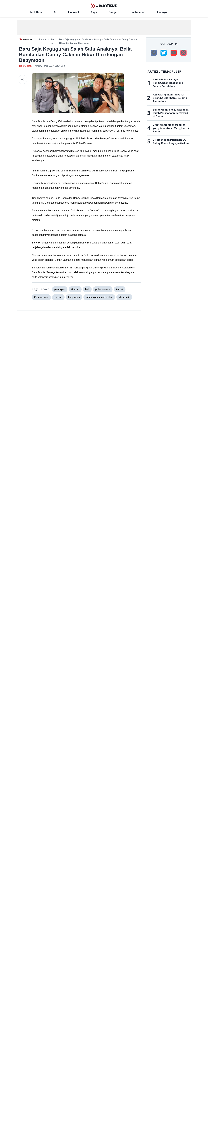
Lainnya (162, 12)
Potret (119, 289)
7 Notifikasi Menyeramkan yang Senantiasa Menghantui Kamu (171, 128)
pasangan (59, 289)
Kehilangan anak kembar (99, 297)
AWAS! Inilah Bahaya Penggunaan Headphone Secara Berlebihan (168, 83)
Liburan (75, 289)
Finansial (73, 12)
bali (87, 289)
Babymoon (74, 297)
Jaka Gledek (25, 65)
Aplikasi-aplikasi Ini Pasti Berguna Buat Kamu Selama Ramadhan (170, 98)
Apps (94, 12)
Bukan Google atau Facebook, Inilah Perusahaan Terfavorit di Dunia (171, 113)
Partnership (138, 12)
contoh (58, 297)
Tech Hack (36, 12)
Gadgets (114, 12)
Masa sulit (124, 297)
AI (55, 12)
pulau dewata (102, 289)
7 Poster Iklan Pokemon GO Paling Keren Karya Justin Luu (171, 141)
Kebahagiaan (41, 297)
